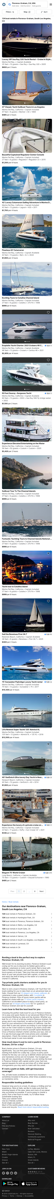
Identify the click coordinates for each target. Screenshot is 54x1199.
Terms (12, 1196)
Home (4, 902)
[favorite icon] (48, 26)
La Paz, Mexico (34, 1149)
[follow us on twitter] (3, 1173)
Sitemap (19, 1196)
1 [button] (18, 891)
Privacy (4, 1196)
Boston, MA (32, 1154)
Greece (5, 1160)
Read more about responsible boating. (33, 1107)
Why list (31, 1126)
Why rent (31, 1120)
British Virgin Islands (10, 1154)
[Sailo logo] (6, 1191)
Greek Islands (33, 1160)
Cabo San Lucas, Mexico (37, 1152)
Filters (8, 12)
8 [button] (34, 891)
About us (5, 1120)
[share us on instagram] (11, 1173)
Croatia (5, 1157)
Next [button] (42, 891)
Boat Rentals (33, 1123)
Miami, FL (31, 1157)
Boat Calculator (34, 1129)
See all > (5, 1163)
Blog (3, 1123)
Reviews (31, 1131)
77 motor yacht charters (34, 999)
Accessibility (29, 1196)
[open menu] (51, 4)
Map (26, 12)
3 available (38, 995)
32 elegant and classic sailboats (34, 993)
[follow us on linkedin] (15, 1173)
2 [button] (23, 891)
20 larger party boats (21, 1004)
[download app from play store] (10, 1183)
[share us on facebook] (7, 1173)
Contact (5, 1129)
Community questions (36, 1137)
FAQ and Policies (8, 1126)
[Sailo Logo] (4, 4)
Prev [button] (12, 891)
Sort (45, 12)
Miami (4, 1152)
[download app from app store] (29, 1183)
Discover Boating (34, 1134)
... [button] (29, 891)
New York (6, 1149)
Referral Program (34, 1139)
